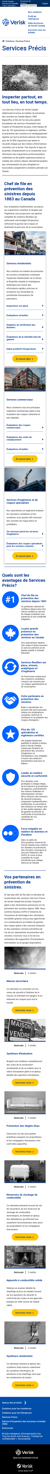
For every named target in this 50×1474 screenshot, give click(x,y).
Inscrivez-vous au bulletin (36, 31)
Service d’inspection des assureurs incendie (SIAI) (23, 1422)
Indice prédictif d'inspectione (21, 349)
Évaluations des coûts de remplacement (19, 438)
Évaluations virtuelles (17, 315)
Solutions (10, 41)
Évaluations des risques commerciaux (19, 426)
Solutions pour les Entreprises (17, 1413)
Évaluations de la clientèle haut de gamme (24, 338)
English (45, 3)
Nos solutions (35, 12)
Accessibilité (24, 1439)
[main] (25, 718)
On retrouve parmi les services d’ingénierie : (22, 532)
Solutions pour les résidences (16, 1408)
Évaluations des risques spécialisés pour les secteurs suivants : (25, 544)
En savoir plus (23, 358)
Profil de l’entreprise (33, 17)
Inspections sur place (17, 306)
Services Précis (9, 1417)
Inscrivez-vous (23, 1010)
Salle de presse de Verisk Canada (36, 24)
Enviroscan (7, 1428)
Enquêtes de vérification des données (21, 326)
